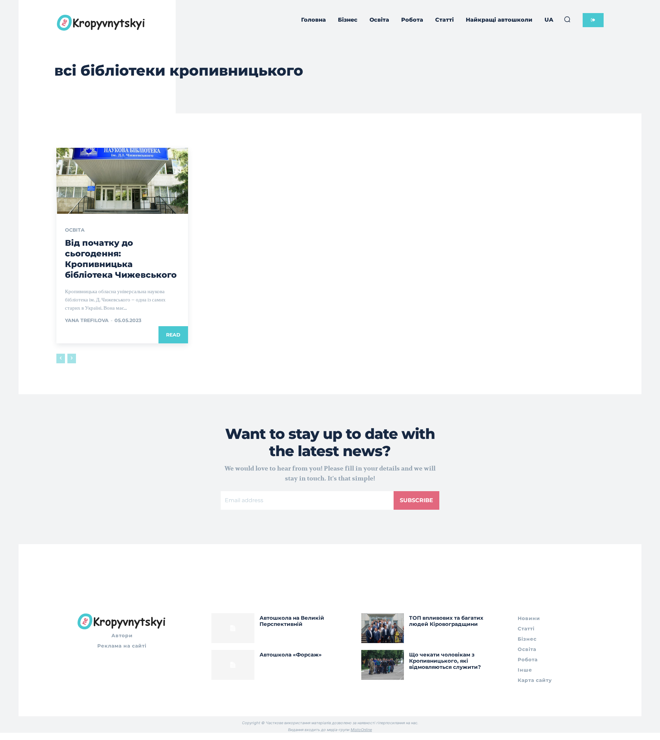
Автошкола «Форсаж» (291, 654)
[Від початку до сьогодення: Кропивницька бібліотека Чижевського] (122, 181)
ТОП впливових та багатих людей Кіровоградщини (446, 621)
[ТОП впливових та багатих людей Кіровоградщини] (382, 628)
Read (173, 335)
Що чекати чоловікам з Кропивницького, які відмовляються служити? (445, 660)
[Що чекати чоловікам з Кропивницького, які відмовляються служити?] (382, 665)
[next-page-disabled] (71, 358)
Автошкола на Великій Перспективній (292, 621)
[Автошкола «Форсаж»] (232, 665)
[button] (567, 19)
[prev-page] (60, 358)
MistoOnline (361, 729)
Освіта (75, 230)
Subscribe (416, 500)
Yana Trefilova (87, 320)
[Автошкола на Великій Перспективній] (232, 628)
